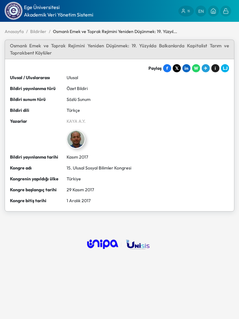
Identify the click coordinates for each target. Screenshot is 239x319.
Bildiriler (38, 31)
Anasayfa (14, 31)
